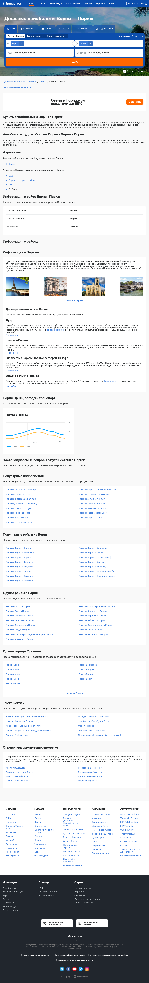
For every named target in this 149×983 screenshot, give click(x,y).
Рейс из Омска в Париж (18, 606)
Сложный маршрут (57, 36)
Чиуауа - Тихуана (72, 814)
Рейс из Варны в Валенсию (20, 553)
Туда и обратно (16, 36)
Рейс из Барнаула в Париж (93, 611)
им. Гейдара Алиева (102, 830)
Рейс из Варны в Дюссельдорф (95, 557)
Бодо (37, 852)
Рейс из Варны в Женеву (19, 548)
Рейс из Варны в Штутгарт (19, 567)
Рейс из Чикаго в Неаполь (92, 508)
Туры (5, 895)
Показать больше (74, 693)
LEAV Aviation (127, 826)
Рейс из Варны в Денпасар (20, 571)
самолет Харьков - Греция (19, 721)
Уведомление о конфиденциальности (74, 960)
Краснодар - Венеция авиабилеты (24, 726)
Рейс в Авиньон (14, 679)
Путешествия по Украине (87, 899)
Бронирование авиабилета (20, 772)
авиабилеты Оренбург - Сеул (93, 721)
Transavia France (129, 818)
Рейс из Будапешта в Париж (93, 634)
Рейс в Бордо (86, 674)
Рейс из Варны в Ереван (91, 553)
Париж (43, 82)
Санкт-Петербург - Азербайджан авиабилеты (30, 731)
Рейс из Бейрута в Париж (92, 620)
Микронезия (12, 852)
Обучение (79, 895)
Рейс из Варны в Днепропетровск (97, 576)
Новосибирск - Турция (71, 846)
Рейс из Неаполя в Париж (19, 616)
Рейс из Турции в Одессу (19, 522)
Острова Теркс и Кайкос (14, 827)
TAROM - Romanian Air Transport (130, 850)
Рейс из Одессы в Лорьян (92, 518)
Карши (37, 822)
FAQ (41, 888)
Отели (6, 899)
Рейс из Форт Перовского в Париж (97, 606)
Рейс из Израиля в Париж (92, 616)
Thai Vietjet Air (127, 834)
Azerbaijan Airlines (129, 814)
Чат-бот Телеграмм (49, 892)
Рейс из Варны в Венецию (19, 576)
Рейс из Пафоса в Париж (19, 513)
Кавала (38, 840)
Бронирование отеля (89, 776)
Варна (33, 82)
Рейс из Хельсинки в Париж (20, 620)
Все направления (72, 865)
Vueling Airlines (128, 830)
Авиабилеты (9, 888)
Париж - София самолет (18, 735)
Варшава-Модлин (101, 814)
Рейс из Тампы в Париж (91, 630)
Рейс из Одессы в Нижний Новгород (98, 490)
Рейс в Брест (85, 679)
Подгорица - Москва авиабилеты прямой (99, 735)
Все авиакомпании (130, 856)
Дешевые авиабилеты (15, 82)
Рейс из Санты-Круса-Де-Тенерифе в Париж (29, 634)
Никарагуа (11, 848)
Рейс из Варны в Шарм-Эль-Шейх (96, 571)
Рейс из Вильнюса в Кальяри (21, 499)
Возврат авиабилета (89, 772)
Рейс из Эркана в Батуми (19, 508)
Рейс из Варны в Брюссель (20, 581)
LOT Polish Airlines (129, 822)
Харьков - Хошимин (73, 829)
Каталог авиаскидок (13, 892)
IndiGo (123, 845)
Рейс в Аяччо (12, 665)
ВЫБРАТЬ (135, 102)
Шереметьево (99, 845)
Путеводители (10, 910)
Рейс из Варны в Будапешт (93, 548)
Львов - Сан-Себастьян (69, 860)
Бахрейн (10, 814)
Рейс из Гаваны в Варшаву (93, 513)
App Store (79, 892)
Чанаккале (40, 844)
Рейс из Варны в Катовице (20, 562)
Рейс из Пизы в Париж (17, 611)
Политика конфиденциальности (69, 955)
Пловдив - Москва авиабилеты (94, 717)
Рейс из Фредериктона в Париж (95, 625)
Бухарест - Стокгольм (74, 833)
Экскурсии (8, 903)
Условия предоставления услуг (36, 955)
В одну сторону (35, 36)
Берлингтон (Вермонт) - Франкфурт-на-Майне (71, 821)
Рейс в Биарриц (87, 669)
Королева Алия (100, 822)
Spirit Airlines (126, 838)
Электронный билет (16, 776)
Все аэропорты (100, 853)
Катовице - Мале (72, 851)
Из (8, 44)
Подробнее (12, 335)
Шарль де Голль (100, 826)
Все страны (12, 856)
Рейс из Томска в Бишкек (92, 504)
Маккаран (97, 818)
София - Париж (86, 726)
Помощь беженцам (84, 903)
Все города (40, 856)
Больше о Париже (74, 301)
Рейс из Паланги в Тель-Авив (94, 494)
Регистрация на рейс (89, 768)
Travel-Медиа (10, 907)
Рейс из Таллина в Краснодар (21, 490)
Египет (9, 836)
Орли (94, 842)
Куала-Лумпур (99, 838)
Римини (38, 836)
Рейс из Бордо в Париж (18, 630)
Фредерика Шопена (102, 834)
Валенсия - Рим (71, 855)
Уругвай (10, 840)
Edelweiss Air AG (128, 842)
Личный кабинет (83, 888)
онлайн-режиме (55, 330)
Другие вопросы (87, 781)
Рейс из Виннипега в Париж (20, 625)
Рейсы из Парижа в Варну (16, 88)
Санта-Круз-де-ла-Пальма (44, 831)
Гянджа (38, 818)
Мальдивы (11, 832)
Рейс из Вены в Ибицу (17, 518)
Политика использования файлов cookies (108, 955)
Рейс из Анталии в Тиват (92, 499)
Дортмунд (97, 849)
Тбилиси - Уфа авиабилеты (92, 731)
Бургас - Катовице (72, 837)
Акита (37, 814)
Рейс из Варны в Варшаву (92, 567)
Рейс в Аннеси (13, 674)
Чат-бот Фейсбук (47, 895)
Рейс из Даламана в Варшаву (21, 504)
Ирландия (11, 822)
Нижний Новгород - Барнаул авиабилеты (27, 717)
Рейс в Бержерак (88, 665)
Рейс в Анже (12, 669)
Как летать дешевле (16, 768)
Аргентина (11, 844)
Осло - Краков (70, 841)
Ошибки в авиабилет (17, 781)
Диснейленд (110, 381)
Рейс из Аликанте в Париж (20, 639)
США (8, 818)
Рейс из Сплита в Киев (18, 494)
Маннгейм (39, 848)
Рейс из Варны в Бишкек (91, 562)
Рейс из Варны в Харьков (19, 557)
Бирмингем (40, 826)
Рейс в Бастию (13, 683)
